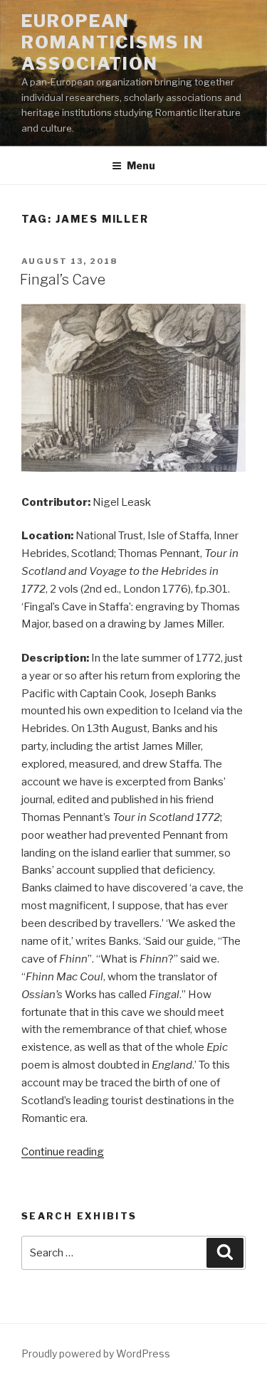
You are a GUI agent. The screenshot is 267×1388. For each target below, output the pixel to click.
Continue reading (62, 1151)
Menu (141, 165)
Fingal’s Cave (62, 279)
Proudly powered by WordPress (95, 1353)
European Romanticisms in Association (112, 42)
